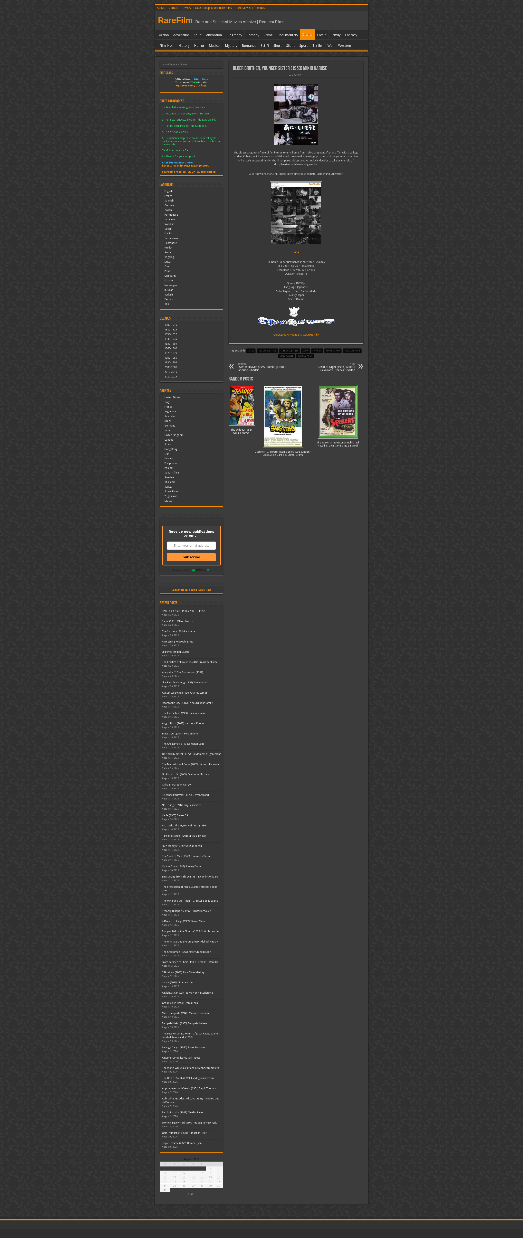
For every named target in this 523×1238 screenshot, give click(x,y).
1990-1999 (170, 362)
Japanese (169, 219)
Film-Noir (166, 46)
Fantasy (351, 35)
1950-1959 (170, 343)
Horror (199, 46)
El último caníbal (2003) (175, 651)
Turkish (168, 294)
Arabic (168, 252)
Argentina (170, 411)
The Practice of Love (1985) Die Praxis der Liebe (190, 662)
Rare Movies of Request (251, 7)
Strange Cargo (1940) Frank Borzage (183, 1047)
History (184, 46)
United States (172, 397)
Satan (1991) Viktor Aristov (177, 621)
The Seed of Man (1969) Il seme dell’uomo (186, 856)
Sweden (169, 477)
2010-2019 (170, 371)
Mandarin (170, 275)
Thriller (317, 46)
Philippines (170, 463)
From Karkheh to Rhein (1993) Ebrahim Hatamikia (190, 962)
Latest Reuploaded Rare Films (213, 7)
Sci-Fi (265, 46)
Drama (307, 34)
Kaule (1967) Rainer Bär (175, 815)
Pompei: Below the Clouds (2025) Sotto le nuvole (190, 931)
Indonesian (171, 238)
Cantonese (170, 242)
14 (201, 1177)
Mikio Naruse (286, 356)
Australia (169, 416)
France (168, 406)
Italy (167, 402)
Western (344, 46)
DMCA (187, 7)
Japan (305, 351)
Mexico (168, 458)
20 (193, 1181)
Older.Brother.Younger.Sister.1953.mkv (296, 334)
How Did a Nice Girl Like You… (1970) (183, 610)
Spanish (169, 200)
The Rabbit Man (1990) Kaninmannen (183, 713)
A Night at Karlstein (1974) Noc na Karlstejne (187, 992)
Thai (167, 304)
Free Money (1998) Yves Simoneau (182, 845)
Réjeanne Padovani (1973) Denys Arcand (185, 794)
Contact (174, 7)
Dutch (167, 261)
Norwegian (171, 285)
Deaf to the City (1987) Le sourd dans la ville (187, 702)
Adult (197, 35)
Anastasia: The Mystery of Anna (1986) (184, 825)
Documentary (287, 35)
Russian (168, 289)
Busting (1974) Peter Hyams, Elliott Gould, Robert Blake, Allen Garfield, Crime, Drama (283, 453)
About (161, 7)
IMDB (296, 252)
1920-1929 (170, 329)
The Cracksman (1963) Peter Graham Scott (186, 951)
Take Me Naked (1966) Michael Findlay (184, 835)
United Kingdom (173, 435)
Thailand (169, 482)
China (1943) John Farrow (176, 784)
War (330, 46)
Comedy (253, 35)
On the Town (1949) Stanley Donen (182, 866)
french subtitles (289, 351)
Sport (303, 46)
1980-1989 (170, 357)
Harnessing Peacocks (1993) (178, 641)
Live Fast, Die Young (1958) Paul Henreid (185, 682)
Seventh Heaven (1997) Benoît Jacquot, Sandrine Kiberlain (261, 367)
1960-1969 (170, 348)
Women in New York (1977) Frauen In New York (189, 1122)
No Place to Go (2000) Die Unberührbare (185, 774)
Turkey (168, 486)
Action (164, 35)
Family (336, 35)
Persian (168, 299)
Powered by (181, 570)
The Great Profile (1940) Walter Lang (183, 743)
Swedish (169, 224)
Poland (168, 467)
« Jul (190, 1193)
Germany (169, 425)
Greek (167, 228)
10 (164, 1177)
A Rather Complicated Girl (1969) (181, 1057)
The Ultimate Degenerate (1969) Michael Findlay (190, 941)
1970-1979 (170, 353)
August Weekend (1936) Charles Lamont (185, 692)
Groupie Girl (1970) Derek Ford (180, 1002)
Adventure (181, 35)
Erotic (321, 35)
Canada (168, 439)
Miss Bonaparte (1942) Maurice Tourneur (186, 1013)
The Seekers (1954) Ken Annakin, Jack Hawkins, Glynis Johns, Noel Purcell (337, 444)
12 (183, 1177)
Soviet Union (171, 491)
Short (277, 46)
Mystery (231, 46)
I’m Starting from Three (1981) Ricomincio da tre (190, 876)
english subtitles (267, 351)
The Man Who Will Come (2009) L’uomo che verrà (190, 764)
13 (193, 1177)
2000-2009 (170, 367)
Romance (249, 46)
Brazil (167, 420)
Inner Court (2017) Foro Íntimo (180, 733)
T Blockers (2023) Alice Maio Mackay (183, 972)
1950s (251, 351)
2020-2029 (170, 376)
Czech (167, 266)
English (168, 191)
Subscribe (191, 557)
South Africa (171, 472)
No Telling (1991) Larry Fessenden (181, 805)
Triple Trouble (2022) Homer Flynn (182, 1143)
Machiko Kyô (333, 351)
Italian (168, 210)
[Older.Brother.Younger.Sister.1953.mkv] (296, 213)
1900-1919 (170, 324)
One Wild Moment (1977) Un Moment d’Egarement (191, 754)
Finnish (168, 247)
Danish (168, 233)
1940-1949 (170, 338)
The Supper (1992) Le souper (179, 631)
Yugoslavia (170, 496)
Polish (167, 271)
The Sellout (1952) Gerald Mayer (241, 431)
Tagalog (169, 257)
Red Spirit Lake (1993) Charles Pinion (183, 1112)
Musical (214, 46)
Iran (166, 453)
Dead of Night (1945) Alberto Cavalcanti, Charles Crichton (336, 367)
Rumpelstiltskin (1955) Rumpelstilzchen (184, 1023)
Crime (268, 35)
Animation (214, 35)
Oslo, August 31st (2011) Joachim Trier (184, 1132)
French (168, 195)
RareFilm (175, 20)
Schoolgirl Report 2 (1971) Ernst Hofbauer (186, 910)
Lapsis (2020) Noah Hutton (177, 982)
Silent (290, 46)
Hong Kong (171, 449)
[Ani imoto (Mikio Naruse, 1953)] (296, 114)
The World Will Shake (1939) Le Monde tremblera (190, 1067)
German (169, 205)
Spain (167, 444)
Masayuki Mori (352, 351)
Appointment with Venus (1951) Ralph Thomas (189, 1088)
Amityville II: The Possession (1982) (182, 672)
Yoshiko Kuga (305, 356)
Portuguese (171, 214)
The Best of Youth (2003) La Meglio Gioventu (188, 1078)
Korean (168, 280)
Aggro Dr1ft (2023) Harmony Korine (183, 723)
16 (218, 1177)
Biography (234, 35)
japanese (317, 351)
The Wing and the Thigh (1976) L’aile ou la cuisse (190, 900)
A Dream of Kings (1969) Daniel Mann (184, 921)
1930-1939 (170, 334)
